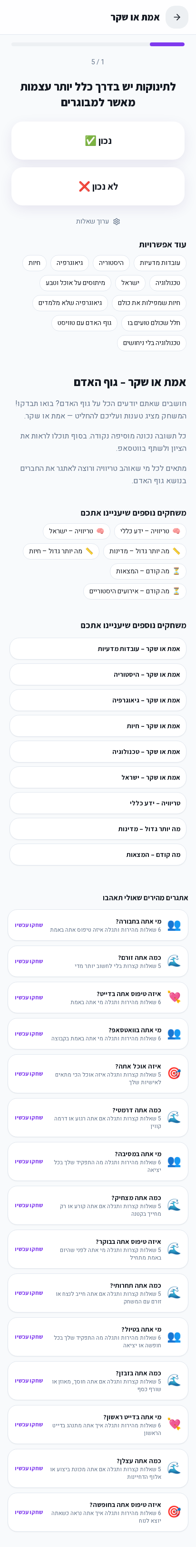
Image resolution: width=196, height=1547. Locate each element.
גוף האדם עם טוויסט (84, 323)
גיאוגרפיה (70, 263)
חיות (34, 263)
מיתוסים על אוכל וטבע (75, 283)
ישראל (130, 283)
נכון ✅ (98, 140)
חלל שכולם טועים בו (153, 323)
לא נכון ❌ (98, 186)
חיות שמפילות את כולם (149, 303)
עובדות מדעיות (160, 263)
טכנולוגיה (168, 283)
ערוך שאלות (92, 221)
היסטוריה (111, 263)
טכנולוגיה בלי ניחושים (151, 343)
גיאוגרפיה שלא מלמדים (70, 303)
